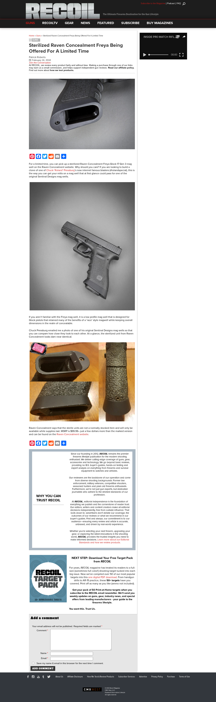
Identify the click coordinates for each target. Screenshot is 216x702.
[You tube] (39, 677)
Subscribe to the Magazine (153, 3)
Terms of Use (184, 676)
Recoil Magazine (115, 688)
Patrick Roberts (37, 57)
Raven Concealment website (72, 434)
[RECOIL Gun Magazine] (63, 18)
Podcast (171, 3)
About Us (59, 676)
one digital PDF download (102, 577)
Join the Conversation (40, 62)
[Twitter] (49, 677)
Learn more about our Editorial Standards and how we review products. (104, 541)
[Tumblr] (44, 677)
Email (44, 658)
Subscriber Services (126, 676)
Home (31, 36)
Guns (38, 36)
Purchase (171, 676)
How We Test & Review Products (100, 676)
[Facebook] (28, 677)
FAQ (179, 3)
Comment (42, 630)
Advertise (143, 676)
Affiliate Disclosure (75, 676)
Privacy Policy (157, 676)
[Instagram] (34, 677)
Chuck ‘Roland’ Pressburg (60, 170)
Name (44, 653)
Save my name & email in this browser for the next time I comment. (70, 663)
